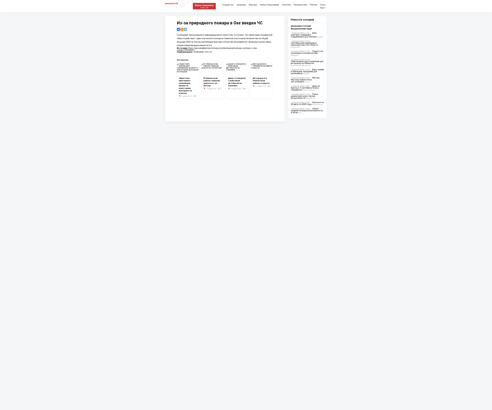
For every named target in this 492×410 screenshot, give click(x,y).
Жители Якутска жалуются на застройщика (305, 80)
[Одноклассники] (181, 29)
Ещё (323, 8)
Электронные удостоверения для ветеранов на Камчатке (307, 62)
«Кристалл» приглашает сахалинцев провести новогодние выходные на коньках (185, 85)
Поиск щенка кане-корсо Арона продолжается (304, 96)
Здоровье (241, 5)
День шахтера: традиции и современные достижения (304, 35)
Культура (253, 5)
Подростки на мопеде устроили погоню (307, 52)
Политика (286, 5)
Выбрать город (204, 7)
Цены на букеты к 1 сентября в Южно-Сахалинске (305, 88)
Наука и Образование (269, 5)
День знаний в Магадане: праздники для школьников (307, 71)
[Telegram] (185, 29)
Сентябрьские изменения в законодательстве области (304, 44)
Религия (313, 5)
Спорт (323, 5)
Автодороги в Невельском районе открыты (261, 80)
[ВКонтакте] (178, 29)
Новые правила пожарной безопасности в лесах (307, 111)
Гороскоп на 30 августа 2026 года (307, 103)
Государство (228, 5)
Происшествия (300, 5)
